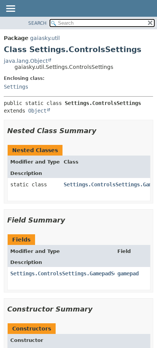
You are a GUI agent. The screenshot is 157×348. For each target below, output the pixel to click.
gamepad (128, 273)
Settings (16, 87)
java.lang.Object (26, 61)
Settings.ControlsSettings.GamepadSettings (72, 273)
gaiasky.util (45, 38)
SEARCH (37, 23)
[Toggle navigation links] (10, 9)
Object (37, 111)
